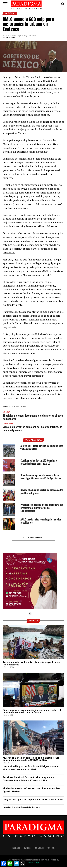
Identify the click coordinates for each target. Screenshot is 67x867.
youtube (51, 847)
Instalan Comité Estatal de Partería (22, 807)
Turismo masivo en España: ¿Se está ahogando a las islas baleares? (31, 663)
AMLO (25, 406)
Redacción (10, 38)
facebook (16, 847)
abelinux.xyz (33, 862)
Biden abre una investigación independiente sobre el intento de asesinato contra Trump (32, 711)
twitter (27, 847)
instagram (39, 847)
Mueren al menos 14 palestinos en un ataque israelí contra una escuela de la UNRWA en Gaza (31, 759)
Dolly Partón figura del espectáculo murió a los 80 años (33, 799)
